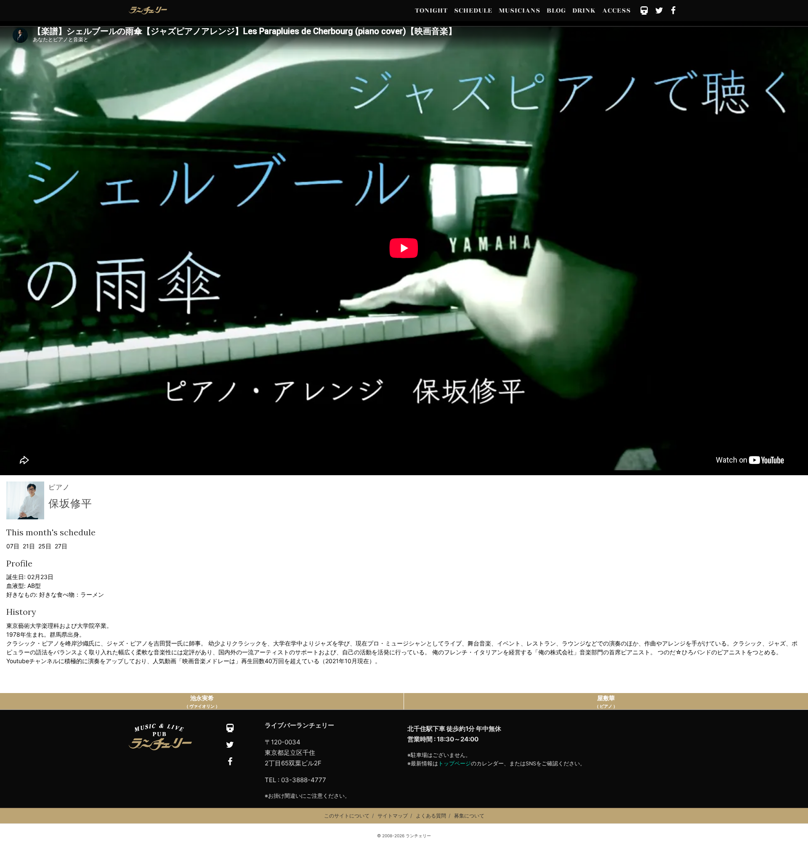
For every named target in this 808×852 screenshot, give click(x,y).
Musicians (519, 10)
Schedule (473, 10)
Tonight (431, 10)
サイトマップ (392, 815)
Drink (584, 10)
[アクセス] (644, 11)
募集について (469, 815)
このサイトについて (346, 815)
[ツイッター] (659, 11)
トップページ (454, 763)
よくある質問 (431, 815)
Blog (556, 10)
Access (616, 10)
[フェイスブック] (673, 11)
